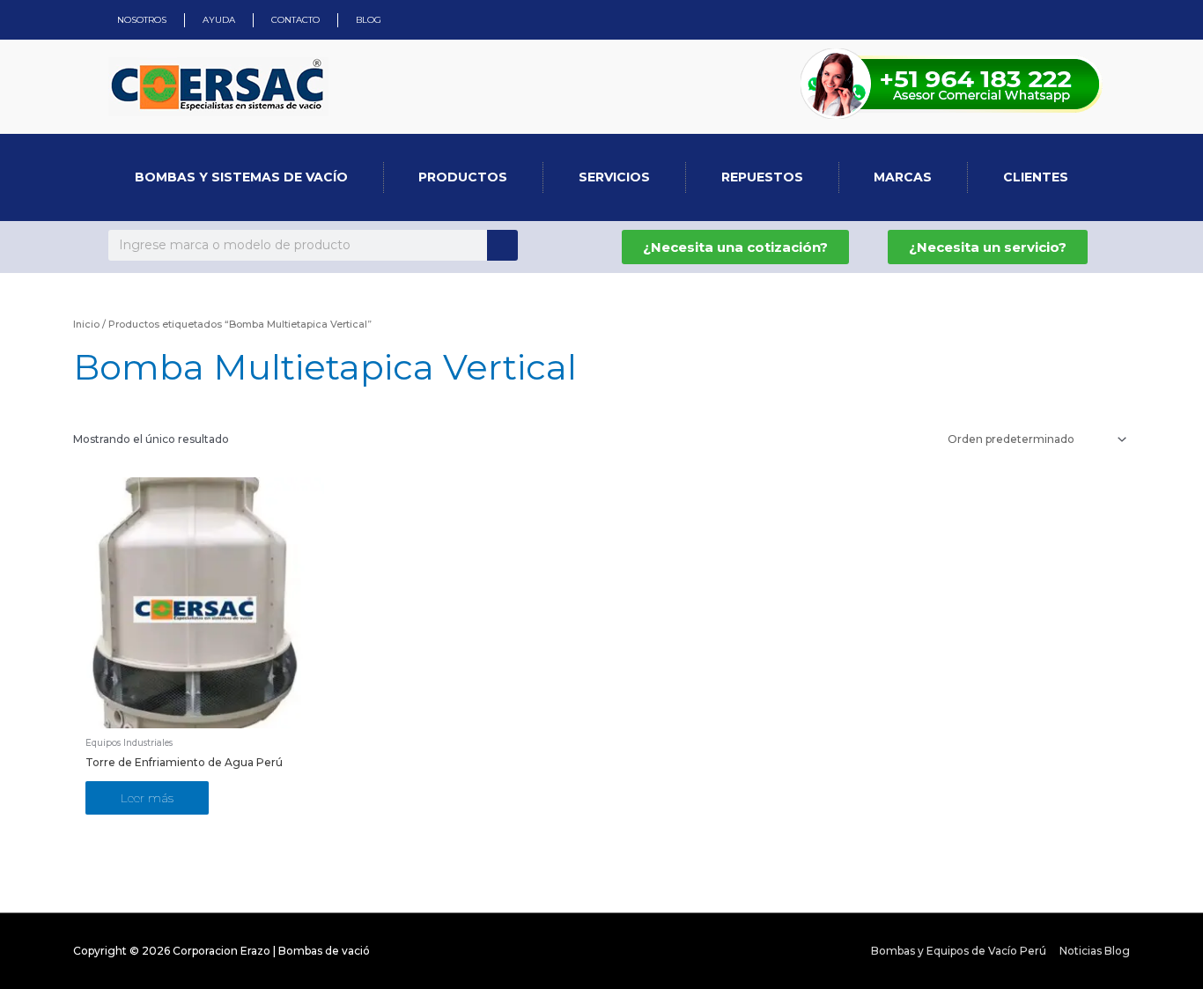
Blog (368, 20)
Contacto (295, 20)
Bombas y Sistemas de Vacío (241, 177)
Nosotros (141, 20)
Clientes (1035, 177)
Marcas (903, 177)
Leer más (147, 798)
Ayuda (219, 20)
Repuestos (762, 177)
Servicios (614, 177)
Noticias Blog (1094, 950)
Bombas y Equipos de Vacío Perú (958, 950)
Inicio (86, 324)
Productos (462, 177)
